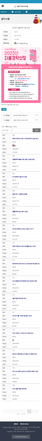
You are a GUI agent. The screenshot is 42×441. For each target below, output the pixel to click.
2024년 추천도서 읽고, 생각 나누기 (23, 229)
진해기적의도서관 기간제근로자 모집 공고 (25, 138)
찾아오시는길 (24, 424)
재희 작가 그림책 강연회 (19, 194)
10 (36, 411)
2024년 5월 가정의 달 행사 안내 (22, 316)
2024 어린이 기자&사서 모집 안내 (22, 333)
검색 (36, 130)
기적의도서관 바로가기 (21, 437)
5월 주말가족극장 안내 (19, 298)
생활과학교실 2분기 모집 (20, 211)
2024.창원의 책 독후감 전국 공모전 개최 (24, 281)
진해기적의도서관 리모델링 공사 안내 (24, 246)
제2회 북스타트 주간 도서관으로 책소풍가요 (26, 263)
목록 (3, 109)
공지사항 (17, 12)
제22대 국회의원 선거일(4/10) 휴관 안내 (24, 354)
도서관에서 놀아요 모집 (19, 177)
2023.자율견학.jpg (22, 43)
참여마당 (3, 12)
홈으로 (16, 424)
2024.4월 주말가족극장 (19, 389)
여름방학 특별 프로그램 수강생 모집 (23, 159)
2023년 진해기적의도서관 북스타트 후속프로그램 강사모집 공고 (22, 115)
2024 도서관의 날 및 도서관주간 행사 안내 (25, 371)
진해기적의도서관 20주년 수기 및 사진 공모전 (22, 120)
